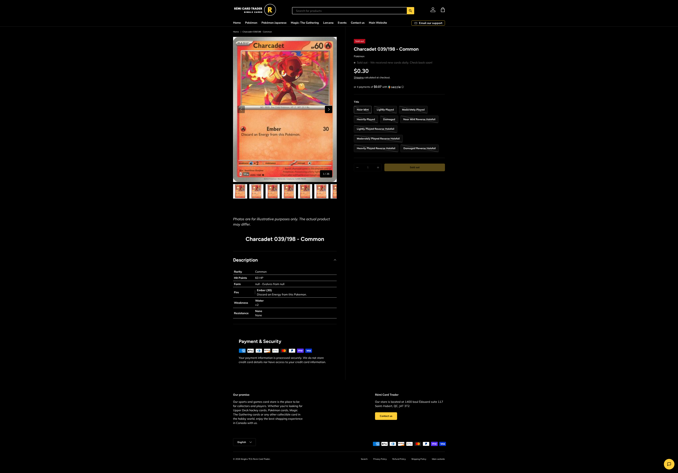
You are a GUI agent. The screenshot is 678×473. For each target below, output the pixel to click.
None (258, 311)
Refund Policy (399, 459)
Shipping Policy (418, 459)
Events (342, 23)
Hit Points (240, 278)
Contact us (358, 23)
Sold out (415, 167)
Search (364, 459)
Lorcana (328, 23)
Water (259, 300)
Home (237, 23)
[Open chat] (669, 464)
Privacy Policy (380, 459)
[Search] (410, 10)
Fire (236, 292)
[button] (443, 10)
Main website (438, 459)
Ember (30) (264, 290)
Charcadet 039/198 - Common (257, 32)
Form (237, 284)
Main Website (378, 23)
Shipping (359, 77)
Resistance (241, 313)
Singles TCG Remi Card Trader (255, 459)
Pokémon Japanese (274, 23)
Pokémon (251, 23)
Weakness (241, 302)
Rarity (238, 271)
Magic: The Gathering (305, 23)
